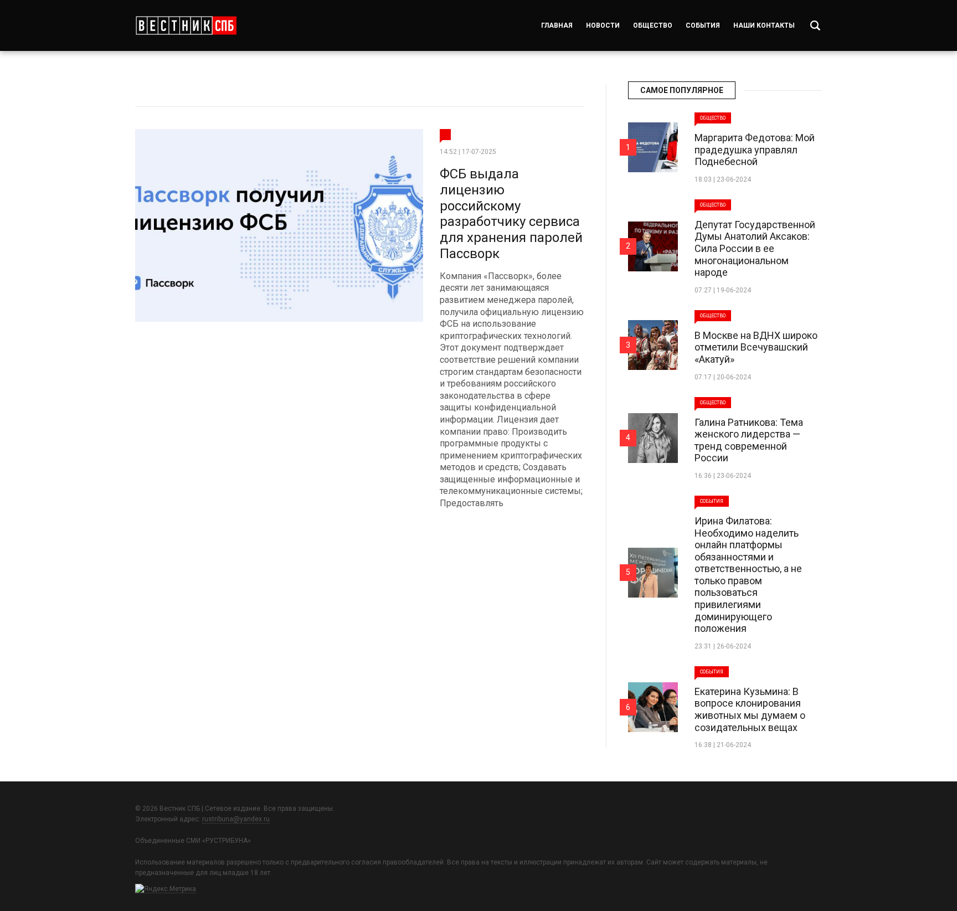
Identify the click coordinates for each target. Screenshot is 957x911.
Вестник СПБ (185, 25)
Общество (652, 25)
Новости (603, 25)
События (703, 25)
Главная (557, 25)
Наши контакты (764, 25)
